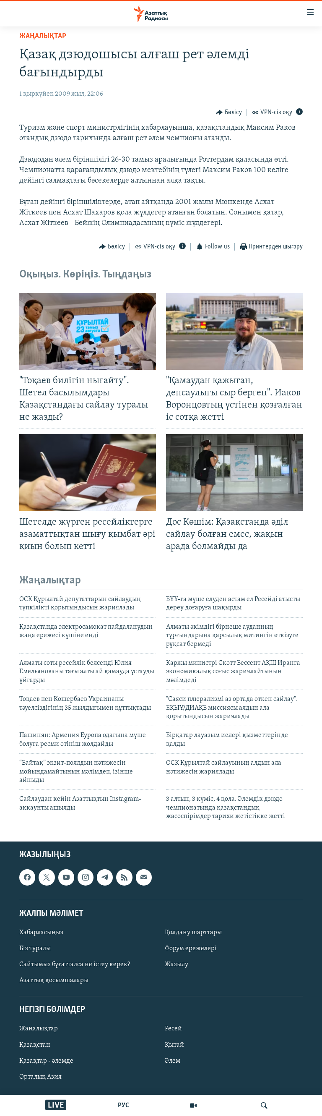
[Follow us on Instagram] (85, 877)
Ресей (173, 1028)
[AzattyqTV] (193, 1105)
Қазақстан (34, 1044)
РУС (123, 1105)
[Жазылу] (144, 877)
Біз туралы (35, 948)
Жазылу (176, 964)
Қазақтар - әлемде (46, 1060)
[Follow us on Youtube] (66, 877)
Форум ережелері (191, 948)
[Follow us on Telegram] (105, 877)
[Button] (229, 112)
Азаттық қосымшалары (53, 980)
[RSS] (124, 877)
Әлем (172, 1060)
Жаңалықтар (38, 1028)
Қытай (174, 1044)
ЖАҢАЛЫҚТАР (42, 36)
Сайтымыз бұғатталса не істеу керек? (74, 964)
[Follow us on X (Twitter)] (47, 877)
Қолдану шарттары (193, 932)
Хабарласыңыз (41, 932)
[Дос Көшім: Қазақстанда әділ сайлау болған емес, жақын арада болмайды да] (234, 472)
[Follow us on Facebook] (27, 877)
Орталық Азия (40, 1076)
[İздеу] (264, 1105)
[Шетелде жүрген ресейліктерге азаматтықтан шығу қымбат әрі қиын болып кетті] (87, 472)
